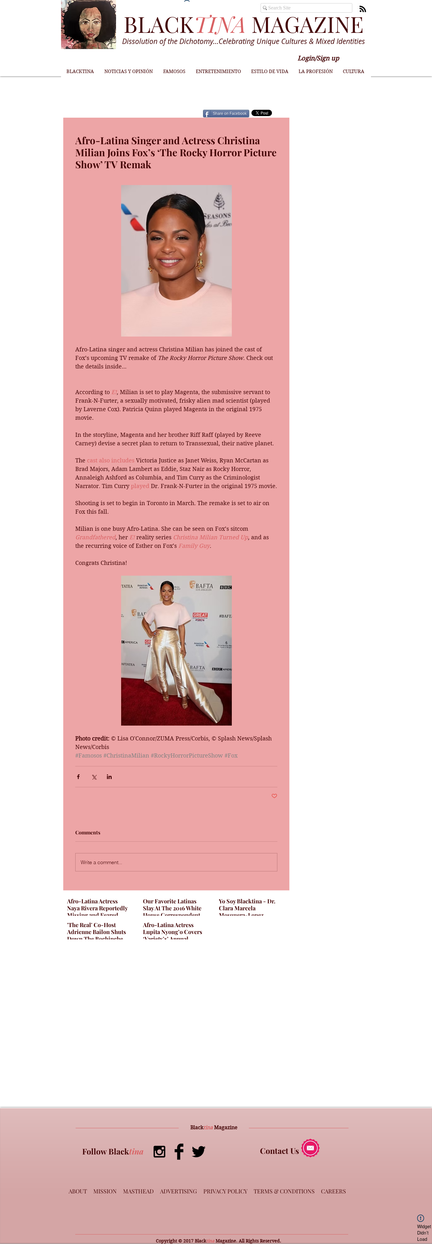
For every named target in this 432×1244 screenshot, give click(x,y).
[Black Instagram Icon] (159, 1151)
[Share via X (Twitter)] (94, 777)
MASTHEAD (138, 1191)
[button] (128, 71)
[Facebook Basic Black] (179, 1151)
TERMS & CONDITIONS (284, 1191)
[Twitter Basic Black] (198, 1151)
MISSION (105, 1191)
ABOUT (78, 1191)
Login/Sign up (318, 58)
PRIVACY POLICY (225, 1191)
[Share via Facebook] (78, 777)
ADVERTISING (178, 1191)
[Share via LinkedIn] (109, 777)
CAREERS (333, 1191)
